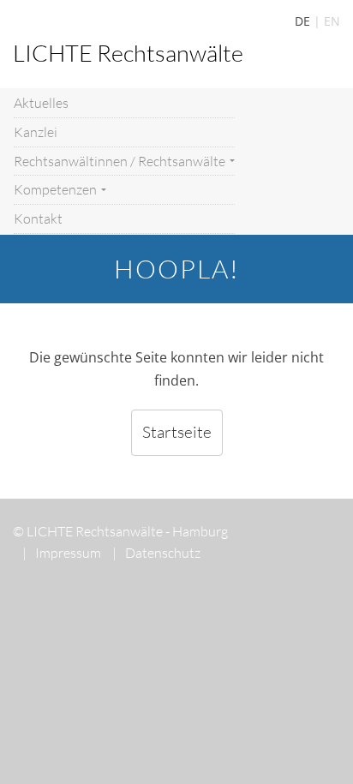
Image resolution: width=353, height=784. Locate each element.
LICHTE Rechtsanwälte (128, 53)
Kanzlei (35, 132)
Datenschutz (156, 552)
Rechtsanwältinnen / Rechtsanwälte (121, 161)
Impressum (61, 552)
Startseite (177, 432)
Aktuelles (41, 102)
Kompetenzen (56, 189)
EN (332, 21)
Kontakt (38, 218)
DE (302, 21)
